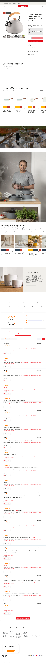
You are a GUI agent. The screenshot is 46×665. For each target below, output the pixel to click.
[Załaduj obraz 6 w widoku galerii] (23, 36)
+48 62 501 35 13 (18, 3)
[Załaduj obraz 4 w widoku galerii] (16, 36)
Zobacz (41, 90)
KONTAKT (11, 631)
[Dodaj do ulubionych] (42, 14)
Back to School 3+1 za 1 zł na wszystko (12, 9)
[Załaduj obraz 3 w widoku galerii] (12, 36)
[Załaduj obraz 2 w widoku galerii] (8, 36)
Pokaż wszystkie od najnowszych (23, 618)
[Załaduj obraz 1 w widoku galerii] (4, 36)
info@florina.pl (8, 3)
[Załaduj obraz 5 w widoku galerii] (20, 36)
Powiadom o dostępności (36, 41)
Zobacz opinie (10, 650)
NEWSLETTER (12, 633)
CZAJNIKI (4, 640)
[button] (39, 6)
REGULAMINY (18, 639)
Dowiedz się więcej (30, 286)
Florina (4, 9)
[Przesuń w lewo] (23, 117)
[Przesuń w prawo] (23, 23)
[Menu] (4, 6)
